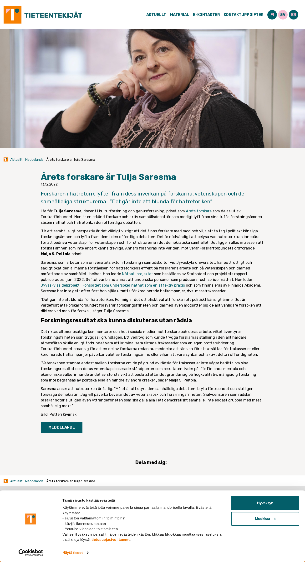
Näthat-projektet (137, 274)
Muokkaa (262, 519)
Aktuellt (156, 14)
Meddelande (34, 160)
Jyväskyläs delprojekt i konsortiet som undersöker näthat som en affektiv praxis (113, 285)
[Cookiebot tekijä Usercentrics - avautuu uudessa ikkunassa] (31, 552)
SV (282, 14)
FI (272, 14)
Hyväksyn (265, 503)
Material (179, 14)
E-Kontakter (206, 14)
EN (293, 14)
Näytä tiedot (72, 553)
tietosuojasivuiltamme (111, 540)
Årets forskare (199, 211)
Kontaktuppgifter (244, 14)
